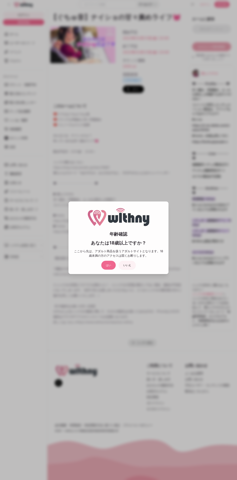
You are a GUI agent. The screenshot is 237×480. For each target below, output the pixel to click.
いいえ (127, 265)
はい (108, 265)
